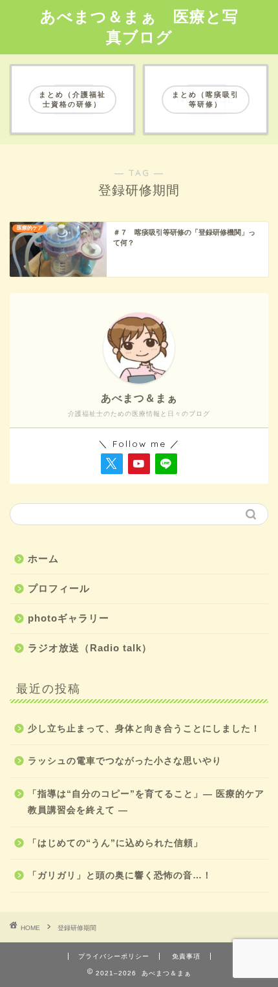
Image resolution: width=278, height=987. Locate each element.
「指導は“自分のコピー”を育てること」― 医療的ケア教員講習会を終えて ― (146, 802)
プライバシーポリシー (113, 956)
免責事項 (186, 956)
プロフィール (59, 588)
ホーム (43, 558)
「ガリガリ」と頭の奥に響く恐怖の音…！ (120, 875)
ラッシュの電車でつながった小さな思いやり (125, 761)
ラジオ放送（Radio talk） (90, 647)
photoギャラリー (68, 618)
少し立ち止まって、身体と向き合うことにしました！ (144, 728)
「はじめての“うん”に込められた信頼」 (115, 843)
